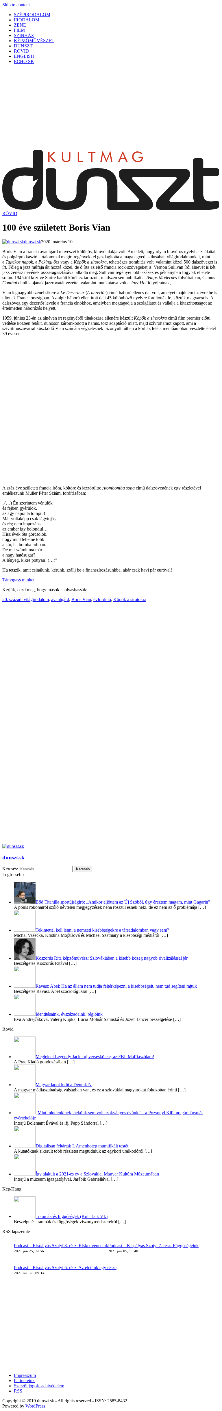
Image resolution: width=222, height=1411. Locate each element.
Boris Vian (81, 599)
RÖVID (21, 51)
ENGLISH (24, 56)
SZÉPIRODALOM (32, 14)
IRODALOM (26, 19)
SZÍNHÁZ (24, 35)
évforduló (102, 599)
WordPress (35, 1405)
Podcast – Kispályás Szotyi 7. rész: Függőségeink (153, 1245)
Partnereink (24, 1380)
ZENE (20, 25)
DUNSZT (23, 45)
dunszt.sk (13, 857)
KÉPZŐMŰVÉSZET (34, 40)
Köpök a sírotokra (129, 599)
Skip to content (16, 4)
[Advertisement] (111, 109)
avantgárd (60, 599)
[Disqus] (111, 765)
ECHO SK (24, 61)
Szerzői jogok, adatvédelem (39, 1385)
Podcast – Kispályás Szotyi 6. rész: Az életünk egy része (65, 1267)
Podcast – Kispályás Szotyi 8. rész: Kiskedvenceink (61, 1245)
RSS (18, 1390)
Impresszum (25, 1375)
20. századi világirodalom (25, 599)
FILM (19, 30)
